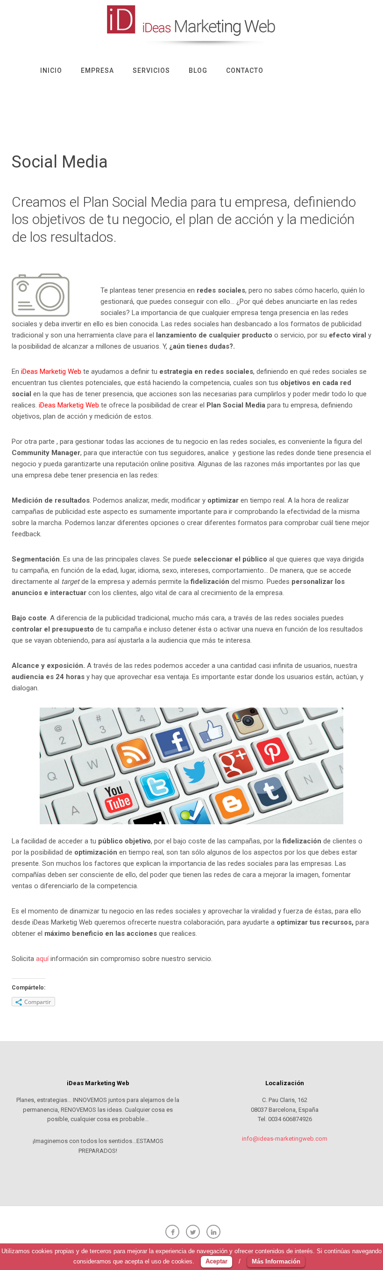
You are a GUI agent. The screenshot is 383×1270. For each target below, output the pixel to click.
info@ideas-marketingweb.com (284, 1138)
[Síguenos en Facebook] (171, 1230)
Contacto (244, 70)
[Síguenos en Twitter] (191, 1230)
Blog (198, 70)
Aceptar (216, 1261)
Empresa (97, 70)
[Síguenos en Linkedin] (212, 1230)
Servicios (151, 70)
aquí (42, 958)
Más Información (276, 1261)
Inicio (51, 70)
